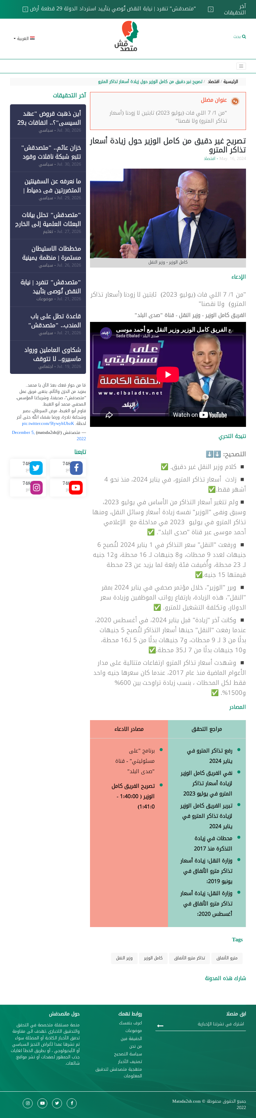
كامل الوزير (153, 958)
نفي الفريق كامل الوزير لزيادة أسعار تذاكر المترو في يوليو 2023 (206, 783)
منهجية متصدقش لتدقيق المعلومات (118, 1072)
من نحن (135, 1046)
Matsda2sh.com (186, 1101)
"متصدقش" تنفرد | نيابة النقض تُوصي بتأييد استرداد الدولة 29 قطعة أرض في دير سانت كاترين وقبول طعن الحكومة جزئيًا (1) (113, 12)
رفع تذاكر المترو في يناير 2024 (209, 755)
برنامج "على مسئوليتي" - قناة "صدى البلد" (135, 760)
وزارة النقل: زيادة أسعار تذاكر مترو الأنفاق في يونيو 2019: (206, 870)
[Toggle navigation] (241, 66)
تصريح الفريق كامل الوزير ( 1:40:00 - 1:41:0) (133, 796)
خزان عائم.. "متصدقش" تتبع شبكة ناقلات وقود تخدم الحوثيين (51, 156)
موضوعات (133, 1031)
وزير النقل (124, 958)
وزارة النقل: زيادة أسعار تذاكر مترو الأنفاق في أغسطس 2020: (206, 903)
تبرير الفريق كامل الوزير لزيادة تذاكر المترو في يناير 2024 (206, 815)
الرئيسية (230, 82)
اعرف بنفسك (130, 1023)
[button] (48, 38)
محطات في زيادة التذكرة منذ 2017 (213, 843)
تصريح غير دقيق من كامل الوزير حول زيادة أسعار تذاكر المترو (150, 82)
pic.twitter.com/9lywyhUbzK (48, 424)
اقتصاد (213, 82)
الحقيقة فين (131, 1039)
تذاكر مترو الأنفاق (189, 958)
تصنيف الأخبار (130, 1062)
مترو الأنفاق (227, 958)
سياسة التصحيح (128, 1054)
